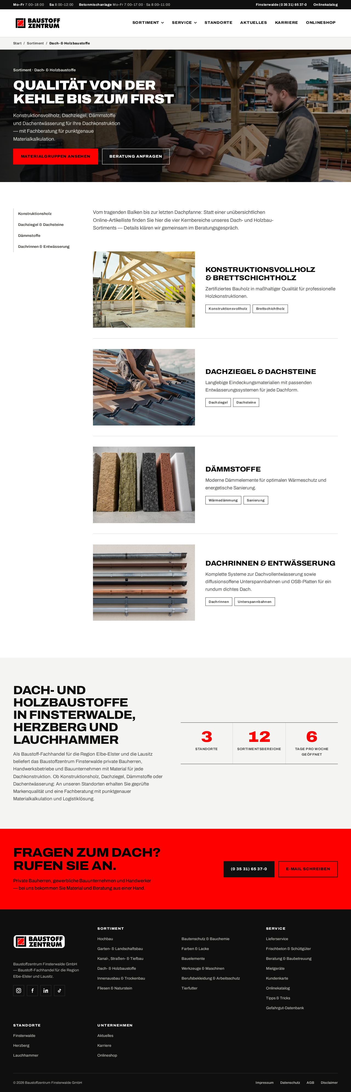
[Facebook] (32, 990)
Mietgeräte (275, 968)
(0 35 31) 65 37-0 (249, 869)
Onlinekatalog (325, 5)
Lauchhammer (25, 1055)
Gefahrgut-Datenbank (285, 1008)
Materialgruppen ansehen (55, 156)
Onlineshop (321, 23)
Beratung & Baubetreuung (289, 959)
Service (182, 23)
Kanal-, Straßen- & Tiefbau (120, 959)
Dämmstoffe (29, 236)
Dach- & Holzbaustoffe (116, 968)
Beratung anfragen (135, 156)
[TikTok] (59, 990)
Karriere (286, 23)
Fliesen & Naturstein (114, 988)
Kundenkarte (277, 978)
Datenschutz (290, 1083)
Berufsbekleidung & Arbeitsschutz (211, 978)
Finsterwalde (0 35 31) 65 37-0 (281, 5)
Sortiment (145, 23)
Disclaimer (329, 1083)
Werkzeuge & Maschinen (203, 968)
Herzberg (21, 1045)
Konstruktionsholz (35, 214)
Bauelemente (193, 959)
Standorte (218, 23)
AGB (310, 1083)
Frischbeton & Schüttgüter (288, 949)
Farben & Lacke (195, 949)
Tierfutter (189, 988)
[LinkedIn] (45, 990)
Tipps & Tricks (278, 998)
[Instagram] (18, 990)
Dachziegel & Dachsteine (41, 225)
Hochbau (105, 939)
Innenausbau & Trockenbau (121, 978)
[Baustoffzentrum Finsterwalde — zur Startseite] (38, 23)
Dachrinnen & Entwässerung (44, 247)
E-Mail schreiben (308, 869)
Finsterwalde (24, 1036)
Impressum (265, 1083)
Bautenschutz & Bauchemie (206, 939)
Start (17, 43)
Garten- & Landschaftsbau (120, 949)
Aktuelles (253, 23)
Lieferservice (277, 939)
